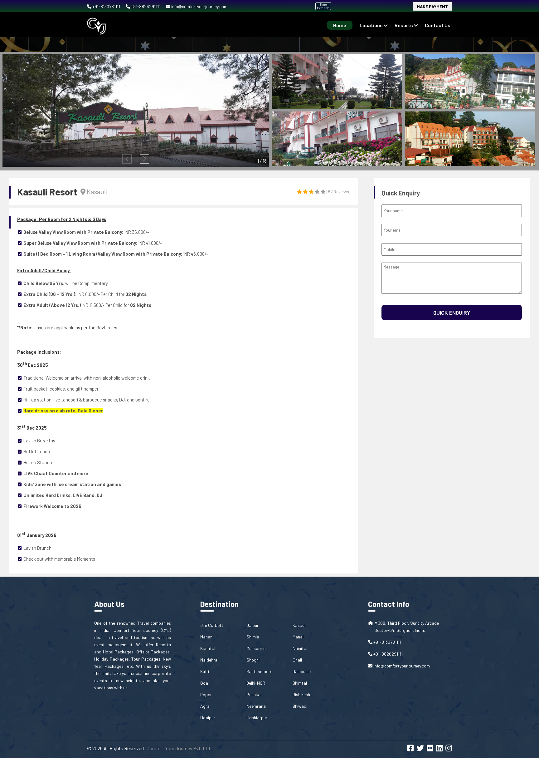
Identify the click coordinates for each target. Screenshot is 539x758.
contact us (437, 25)
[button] (144, 159)
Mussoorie (255, 648)
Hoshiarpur (256, 717)
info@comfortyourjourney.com (198, 6)
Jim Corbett (211, 625)
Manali (298, 636)
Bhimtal (300, 683)
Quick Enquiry (451, 312)
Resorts (404, 25)
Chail (297, 659)
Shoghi (253, 659)
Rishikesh (301, 694)
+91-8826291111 (145, 6)
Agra (205, 706)
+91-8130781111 (106, 6)
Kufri (204, 671)
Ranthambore (259, 671)
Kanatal (207, 648)
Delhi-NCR (255, 683)
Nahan (206, 636)
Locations (372, 25)
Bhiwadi (300, 706)
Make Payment (432, 6)
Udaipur (207, 717)
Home (339, 25)
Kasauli (299, 625)
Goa (204, 683)
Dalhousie (302, 671)
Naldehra (208, 659)
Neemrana (256, 706)
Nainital (300, 648)
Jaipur (252, 625)
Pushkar (254, 694)
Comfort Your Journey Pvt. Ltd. (179, 748)
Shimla (252, 636)
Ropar (206, 694)
